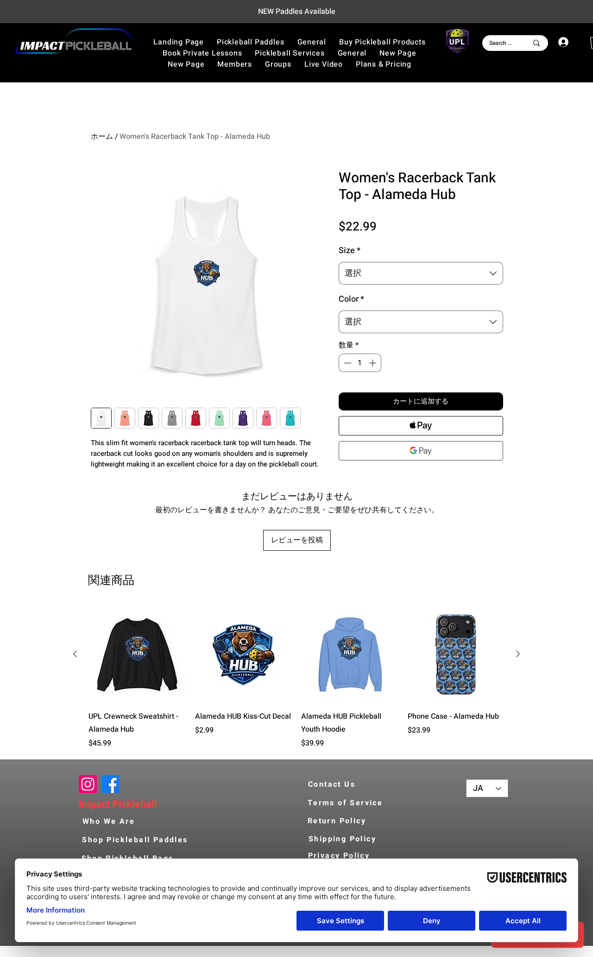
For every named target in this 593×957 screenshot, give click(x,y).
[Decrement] (346, 363)
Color (351, 299)
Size (349, 250)
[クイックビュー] (137, 654)
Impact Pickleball (118, 804)
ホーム (102, 136)
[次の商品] (518, 653)
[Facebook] (110, 784)
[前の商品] (75, 653)
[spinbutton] (360, 363)
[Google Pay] (421, 450)
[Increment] (373, 363)
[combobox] (421, 273)
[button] (382, 42)
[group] (296, 677)
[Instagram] (88, 784)
